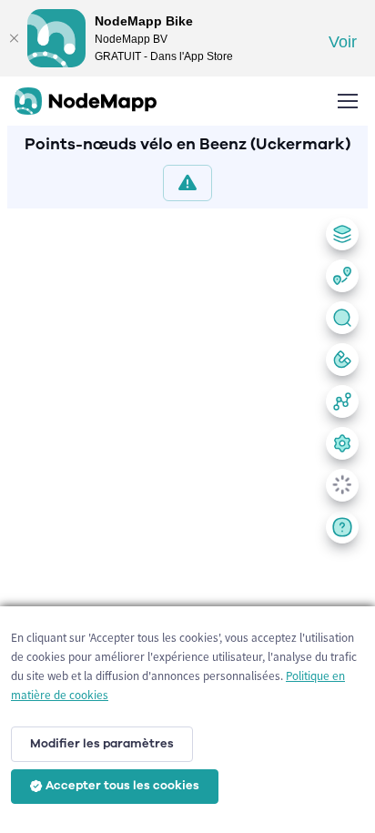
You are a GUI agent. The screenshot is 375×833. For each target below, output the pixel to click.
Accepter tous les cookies (122, 785)
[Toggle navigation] (346, 101)
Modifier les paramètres (102, 744)
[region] (187, 517)
